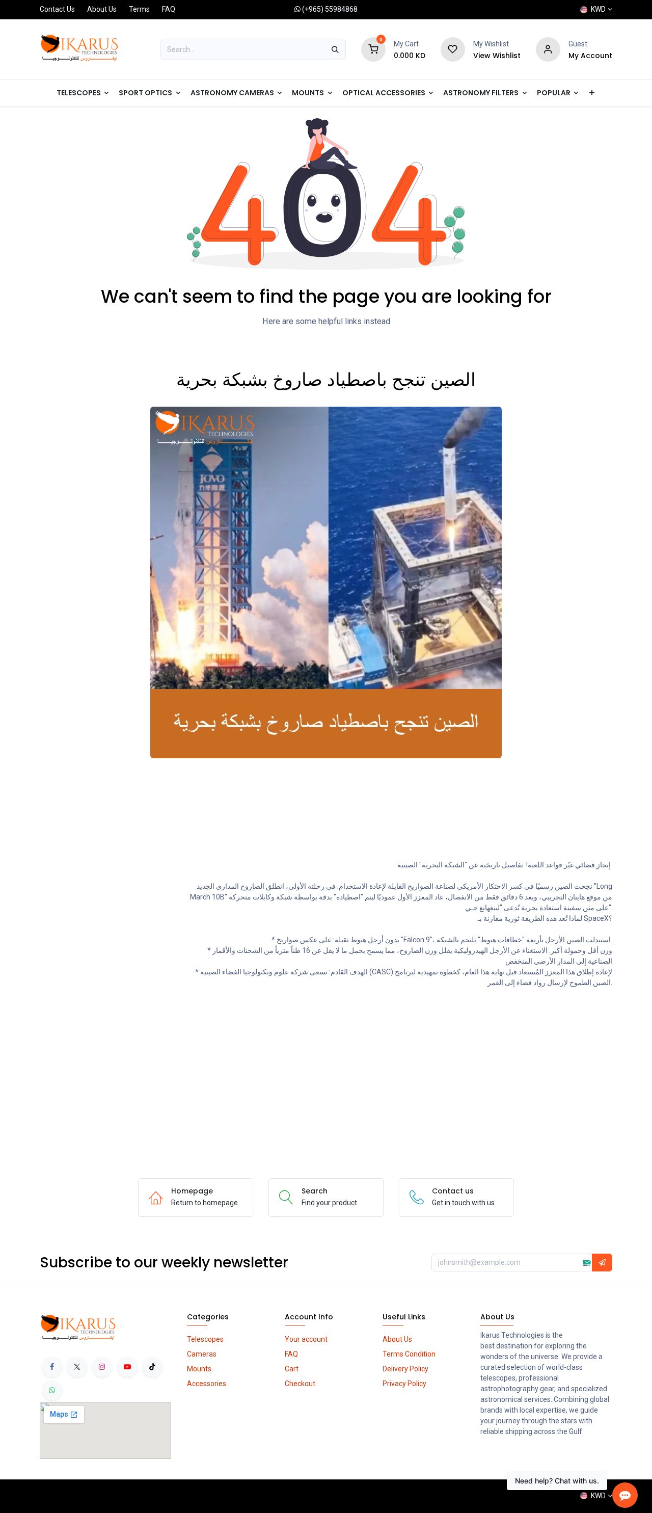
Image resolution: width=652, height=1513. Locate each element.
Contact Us (57, 9)
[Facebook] (52, 1367)
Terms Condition (409, 1354)
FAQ (168, 9)
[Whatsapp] (52, 1390)
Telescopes (205, 1339)
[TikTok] (152, 1367)
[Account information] (548, 49)
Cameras (201, 1354)
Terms (139, 9)
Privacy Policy (404, 1383)
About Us (102, 9)
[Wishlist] (453, 49)
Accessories (206, 1383)
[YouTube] (127, 1367)
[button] (602, 1262)
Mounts (199, 1369)
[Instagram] (102, 1367)
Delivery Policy (405, 1369)
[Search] (335, 49)
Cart (291, 1369)
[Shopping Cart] (373, 49)
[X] (77, 1367)
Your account (306, 1339)
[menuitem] (558, 93)
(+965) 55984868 (330, 9)
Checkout (300, 1383)
